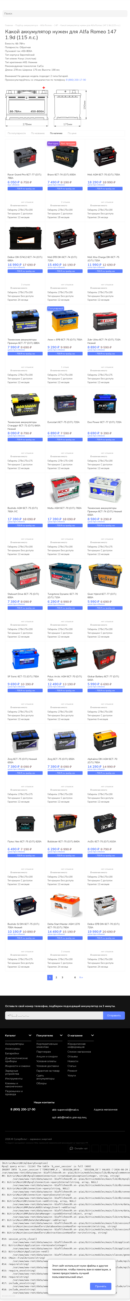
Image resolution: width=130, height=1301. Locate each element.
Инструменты (14, 1079)
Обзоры (41, 1083)
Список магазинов (79, 1052)
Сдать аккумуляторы (45, 1077)
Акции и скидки (47, 1056)
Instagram (95, 1148)
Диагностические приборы (16, 1059)
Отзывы (73, 1056)
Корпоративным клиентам (47, 1045)
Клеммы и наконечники (13, 1085)
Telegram (113, 1148)
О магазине (75, 1035)
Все (81, 977)
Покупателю (44, 1035)
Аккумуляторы (14, 1044)
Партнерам (43, 1052)
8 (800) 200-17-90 (76, 79)
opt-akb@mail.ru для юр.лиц (69, 1117)
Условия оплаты (46, 1061)
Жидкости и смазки (17, 1066)
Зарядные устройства (12, 1072)
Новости (73, 1061)
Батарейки (12, 1053)
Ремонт (72, 1071)
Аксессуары (12, 1049)
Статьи (72, 1066)
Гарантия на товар (48, 1071)
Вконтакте (104, 1148)
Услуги (72, 1075)
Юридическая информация (76, 1045)
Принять (100, 1286)
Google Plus (122, 1148)
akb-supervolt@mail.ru (65, 1110)
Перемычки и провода (14, 1092)
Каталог (10, 1035)
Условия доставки (47, 1066)
